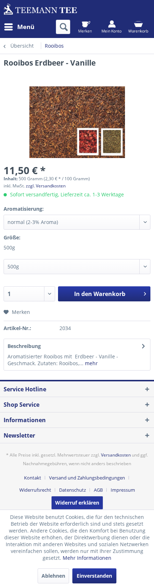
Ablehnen (53, 575)
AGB (98, 490)
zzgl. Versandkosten (46, 186)
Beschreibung (24, 346)
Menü (25, 27)
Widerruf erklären (77, 502)
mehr (90, 363)
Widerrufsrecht (35, 490)
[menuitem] (19, 27)
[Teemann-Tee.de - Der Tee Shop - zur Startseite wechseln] (40, 10)
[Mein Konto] (111, 27)
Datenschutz (72, 490)
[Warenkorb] (138, 27)
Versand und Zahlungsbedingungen (87, 477)
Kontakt (32, 477)
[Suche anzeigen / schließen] (63, 27)
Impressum (123, 490)
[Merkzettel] (85, 27)
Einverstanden (94, 575)
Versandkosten (116, 455)
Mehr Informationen (87, 557)
